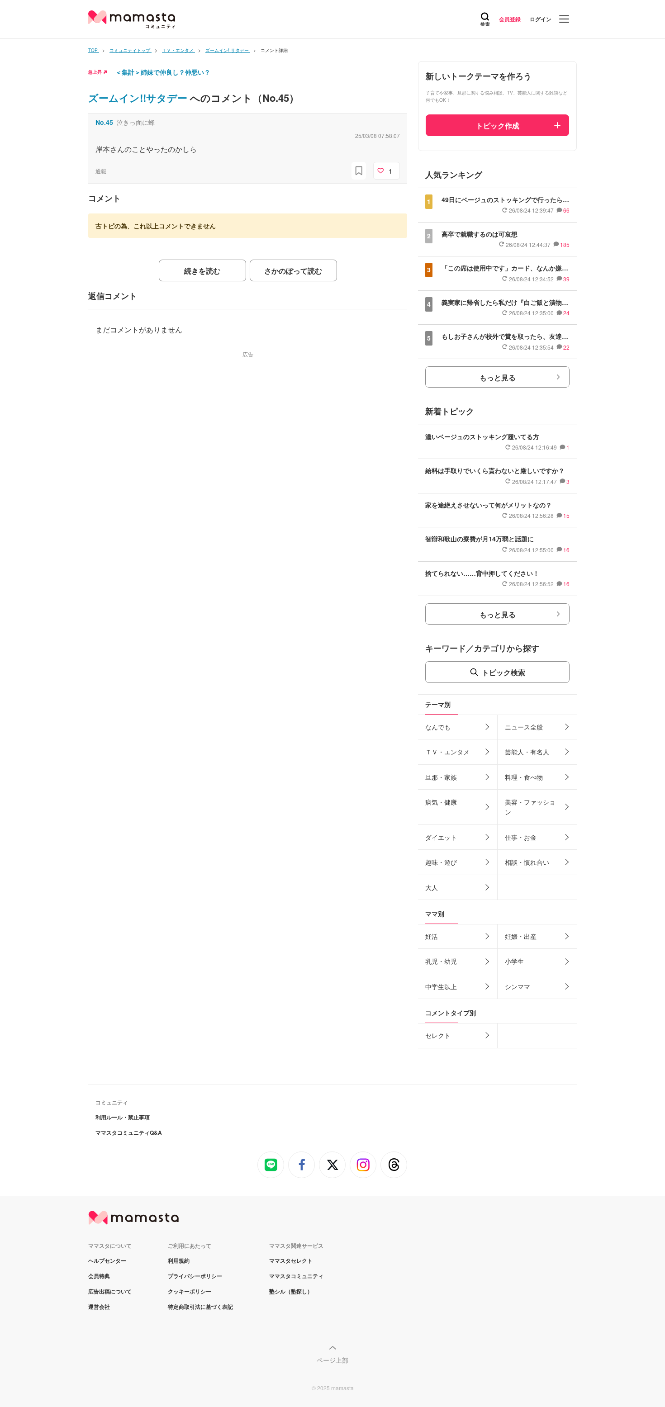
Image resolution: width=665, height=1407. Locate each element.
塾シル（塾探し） (291, 1291)
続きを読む (202, 270)
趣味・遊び (441, 862)
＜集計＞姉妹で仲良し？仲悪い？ (162, 71)
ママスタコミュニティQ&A (128, 1132)
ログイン (540, 19)
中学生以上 (441, 986)
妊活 (431, 936)
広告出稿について (110, 1291)
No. (104, 122)
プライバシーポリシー (195, 1276)
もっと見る (498, 377)
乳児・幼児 (441, 961)
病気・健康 (441, 801)
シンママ (517, 986)
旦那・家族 (441, 777)
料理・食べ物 (524, 777)
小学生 (514, 961)
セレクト (438, 1035)
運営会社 (99, 1306)
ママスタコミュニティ (296, 1276)
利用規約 (179, 1260)
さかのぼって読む (293, 270)
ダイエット (441, 837)
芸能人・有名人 (527, 751)
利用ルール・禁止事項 (122, 1117)
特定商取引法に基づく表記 (200, 1306)
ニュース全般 (524, 726)
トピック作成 (497, 125)
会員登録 (510, 19)
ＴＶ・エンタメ (447, 751)
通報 (100, 171)
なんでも (438, 726)
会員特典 (99, 1276)
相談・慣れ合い (527, 862)
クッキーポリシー (189, 1291)
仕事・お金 (521, 837)
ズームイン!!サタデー (139, 97)
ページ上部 (332, 1359)
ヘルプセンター (107, 1260)
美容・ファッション (530, 806)
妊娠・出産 (521, 936)
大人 (431, 887)
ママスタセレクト (291, 1260)
